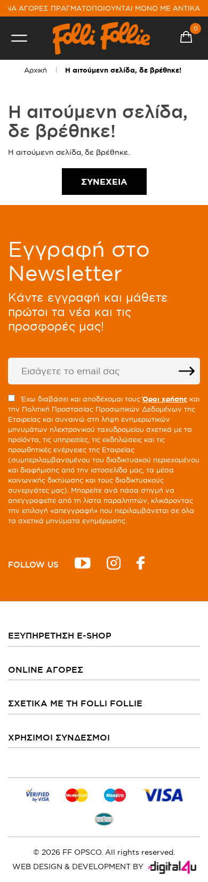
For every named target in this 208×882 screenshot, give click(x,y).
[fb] (141, 564)
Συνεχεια (104, 181)
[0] (186, 38)
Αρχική (35, 70)
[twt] (83, 564)
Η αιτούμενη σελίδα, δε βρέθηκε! (123, 70)
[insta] (114, 564)
